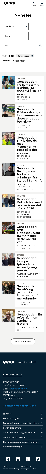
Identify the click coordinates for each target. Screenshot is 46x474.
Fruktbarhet (23, 153)
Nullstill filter (18, 61)
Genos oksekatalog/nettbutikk (19, 432)
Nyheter (7, 414)
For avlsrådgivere (12, 428)
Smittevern (22, 100)
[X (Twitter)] (38, 459)
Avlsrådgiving (34, 274)
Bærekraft (22, 94)
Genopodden (23, 97)
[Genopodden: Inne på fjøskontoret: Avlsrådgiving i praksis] (8, 266)
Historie (35, 327)
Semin (19, 330)
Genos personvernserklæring (11, 467)
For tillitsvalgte (11, 418)
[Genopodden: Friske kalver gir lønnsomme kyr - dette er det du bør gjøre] (8, 117)
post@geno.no (18, 388)
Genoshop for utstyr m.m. (16, 437)
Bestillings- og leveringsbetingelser (28, 467)
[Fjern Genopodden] (32, 55)
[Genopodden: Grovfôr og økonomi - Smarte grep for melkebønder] (8, 294)
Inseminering (23, 158)
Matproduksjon (25, 189)
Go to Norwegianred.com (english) (21, 442)
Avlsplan (21, 246)
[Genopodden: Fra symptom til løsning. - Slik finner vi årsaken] (8, 89)
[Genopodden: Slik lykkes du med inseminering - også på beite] (8, 146)
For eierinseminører (13, 447)
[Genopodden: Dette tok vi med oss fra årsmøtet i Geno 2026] (8, 207)
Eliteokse (31, 246)
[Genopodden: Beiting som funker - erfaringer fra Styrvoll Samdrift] (8, 177)
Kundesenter (11, 374)
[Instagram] (18, 459)
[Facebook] (8, 459)
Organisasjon (24, 217)
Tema (7, 36)
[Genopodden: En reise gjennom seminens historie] (8, 320)
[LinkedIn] (28, 459)
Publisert (9, 26)
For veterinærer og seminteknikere (21, 423)
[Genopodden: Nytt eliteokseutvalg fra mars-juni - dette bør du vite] (8, 236)
